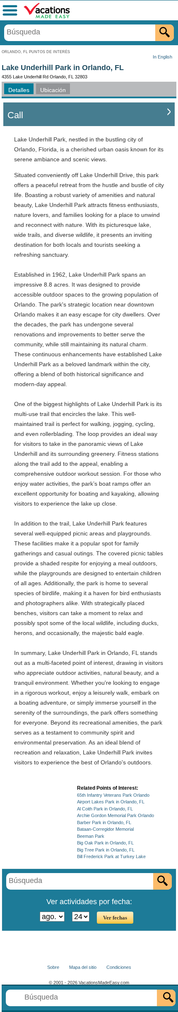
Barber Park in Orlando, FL (104, 822)
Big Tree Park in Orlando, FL (106, 849)
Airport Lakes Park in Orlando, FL (110, 801)
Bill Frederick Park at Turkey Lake (111, 856)
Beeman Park (90, 836)
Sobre (53, 967)
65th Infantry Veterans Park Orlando (113, 795)
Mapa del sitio (82, 967)
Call (15, 115)
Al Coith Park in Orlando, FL (105, 808)
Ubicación (53, 90)
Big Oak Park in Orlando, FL (105, 842)
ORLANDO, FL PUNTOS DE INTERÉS (36, 52)
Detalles (18, 90)
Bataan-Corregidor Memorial (105, 829)
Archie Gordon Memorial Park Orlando (115, 815)
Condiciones (118, 967)
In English (162, 56)
